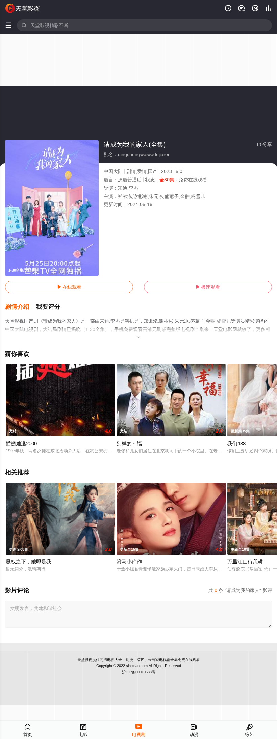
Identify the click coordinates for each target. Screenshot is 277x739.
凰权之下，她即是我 (28, 561)
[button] (20, 307)
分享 (264, 144)
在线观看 (69, 287)
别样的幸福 (129, 443)
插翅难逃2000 (21, 443)
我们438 (236, 443)
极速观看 (208, 287)
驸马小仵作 (129, 561)
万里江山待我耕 (245, 561)
